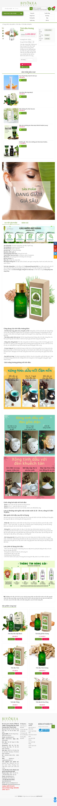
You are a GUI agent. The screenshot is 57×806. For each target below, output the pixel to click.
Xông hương (48, 30)
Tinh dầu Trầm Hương (42, 668)
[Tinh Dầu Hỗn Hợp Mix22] (11, 99)
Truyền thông (47, 13)
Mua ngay (25, 67)
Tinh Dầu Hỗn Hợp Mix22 (26, 92)
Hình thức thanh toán (32, 735)
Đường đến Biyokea (23, 737)
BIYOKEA (47, 35)
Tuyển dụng (32, 20)
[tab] (10, 222)
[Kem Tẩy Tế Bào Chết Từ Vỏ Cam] (11, 82)
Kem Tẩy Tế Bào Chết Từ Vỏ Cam (28, 76)
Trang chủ (32, 13)
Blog (47, 17)
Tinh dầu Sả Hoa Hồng (42, 702)
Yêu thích (19, 639)
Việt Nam (47, 38)
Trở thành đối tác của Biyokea (24, 733)
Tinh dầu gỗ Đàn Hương (42, 633)
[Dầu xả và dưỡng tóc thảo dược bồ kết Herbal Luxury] (11, 132)
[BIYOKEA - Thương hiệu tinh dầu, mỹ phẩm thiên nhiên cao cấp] (29, 3)
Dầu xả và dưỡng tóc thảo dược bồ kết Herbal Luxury (33, 125)
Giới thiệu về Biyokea (23, 726)
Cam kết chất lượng (31, 739)
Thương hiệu (32, 17)
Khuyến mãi (32, 15)
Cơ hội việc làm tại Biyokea (24, 730)
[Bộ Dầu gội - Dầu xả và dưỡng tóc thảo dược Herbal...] (11, 149)
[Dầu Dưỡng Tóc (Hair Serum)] (11, 115)
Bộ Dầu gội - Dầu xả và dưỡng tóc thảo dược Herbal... (33, 142)
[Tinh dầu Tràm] (15, 656)
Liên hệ (47, 20)
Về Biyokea (23, 724)
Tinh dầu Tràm (15, 668)
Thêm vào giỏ (26, 64)
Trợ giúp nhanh (30, 724)
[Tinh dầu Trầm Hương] (42, 656)
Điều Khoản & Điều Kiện (31, 728)
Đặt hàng (11, 639)
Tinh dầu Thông (15, 702)
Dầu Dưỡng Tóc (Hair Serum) (27, 109)
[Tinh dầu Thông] (15, 690)
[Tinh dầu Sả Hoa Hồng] (42, 690)
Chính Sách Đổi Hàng (32, 746)
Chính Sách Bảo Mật (32, 731)
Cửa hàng (47, 15)
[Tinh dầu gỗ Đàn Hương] (42, 622)
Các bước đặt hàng (31, 742)
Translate (44, 9)
